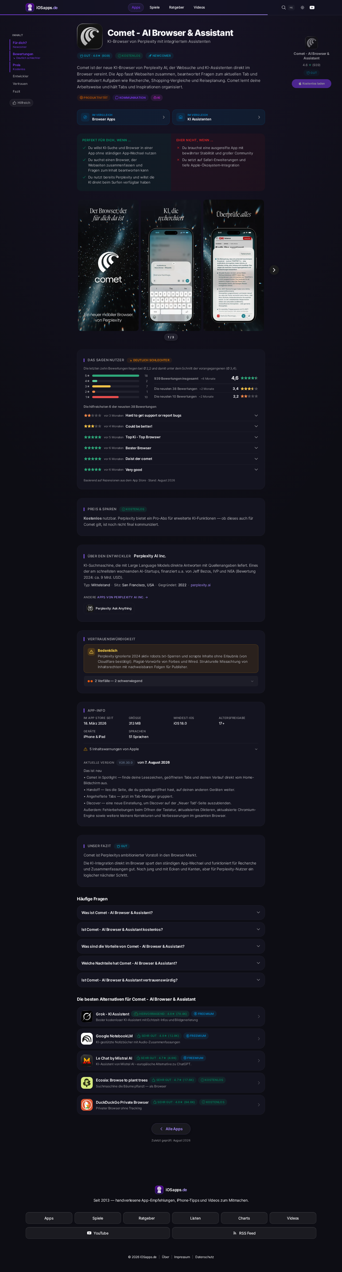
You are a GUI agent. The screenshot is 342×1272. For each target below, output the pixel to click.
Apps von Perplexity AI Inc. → (122, 597)
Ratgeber (176, 7)
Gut (313, 73)
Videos (199, 7)
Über (165, 1257)
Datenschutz (204, 1257)
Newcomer (162, 56)
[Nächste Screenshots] (274, 270)
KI (158, 98)
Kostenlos (131, 56)
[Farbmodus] (302, 7)
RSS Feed (247, 1233)
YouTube (101, 1233)
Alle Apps (174, 1128)
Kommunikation (132, 98)
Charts (244, 1218)
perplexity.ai (201, 585)
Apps (136, 7)
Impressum (182, 1257)
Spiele (155, 7)
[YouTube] (312, 7)
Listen (195, 1218)
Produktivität (96, 98)
